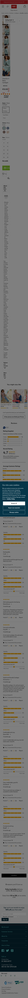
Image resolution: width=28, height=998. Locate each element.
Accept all (14, 503)
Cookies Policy (11, 499)
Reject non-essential (14, 508)
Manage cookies (14, 512)
